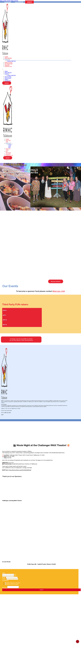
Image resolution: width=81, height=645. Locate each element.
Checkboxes (5, 580)
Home (6, 56)
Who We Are (8, 58)
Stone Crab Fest (11, 61)
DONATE (29, 2)
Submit (41, 589)
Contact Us (8, 66)
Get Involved (8, 63)
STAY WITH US (19, 2)
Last (15, 575)
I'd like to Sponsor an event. (13, 582)
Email (2, 414)
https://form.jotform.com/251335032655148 (20, 470)
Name (4, 573)
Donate (7, 83)
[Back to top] (77, 641)
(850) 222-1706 (59, 291)
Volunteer (7, 2)
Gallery (7, 65)
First (15, 574)
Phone (4, 579)
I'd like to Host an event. (12, 584)
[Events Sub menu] (9, 59)
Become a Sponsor (55, 281)
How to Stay (8, 62)
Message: (4, 588)
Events (7, 59)
